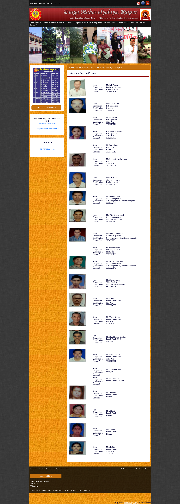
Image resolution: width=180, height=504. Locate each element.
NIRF (133, 23)
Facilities (62, 23)
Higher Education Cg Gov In (39, 482)
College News (78, 23)
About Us (38, 23)
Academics (46, 23)
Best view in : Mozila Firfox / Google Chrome (135, 469)
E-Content (119, 23)
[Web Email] (138, 3)
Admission (54, 23)
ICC (128, 23)
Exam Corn (102, 23)
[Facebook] (143, 3)
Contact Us (33, 25)
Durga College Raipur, (131, 503)
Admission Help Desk (46, 108)
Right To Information (62, 469)
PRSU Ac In (34, 486)
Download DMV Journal (46, 469)
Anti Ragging (140, 23)
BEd (113, 23)
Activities (69, 23)
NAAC (109, 23)
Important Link (46, 476)
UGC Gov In (34, 484)
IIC (125, 23)
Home (32, 23)
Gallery (94, 23)
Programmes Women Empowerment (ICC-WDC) (47, 129)
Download (87, 23)
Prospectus (33, 469)
